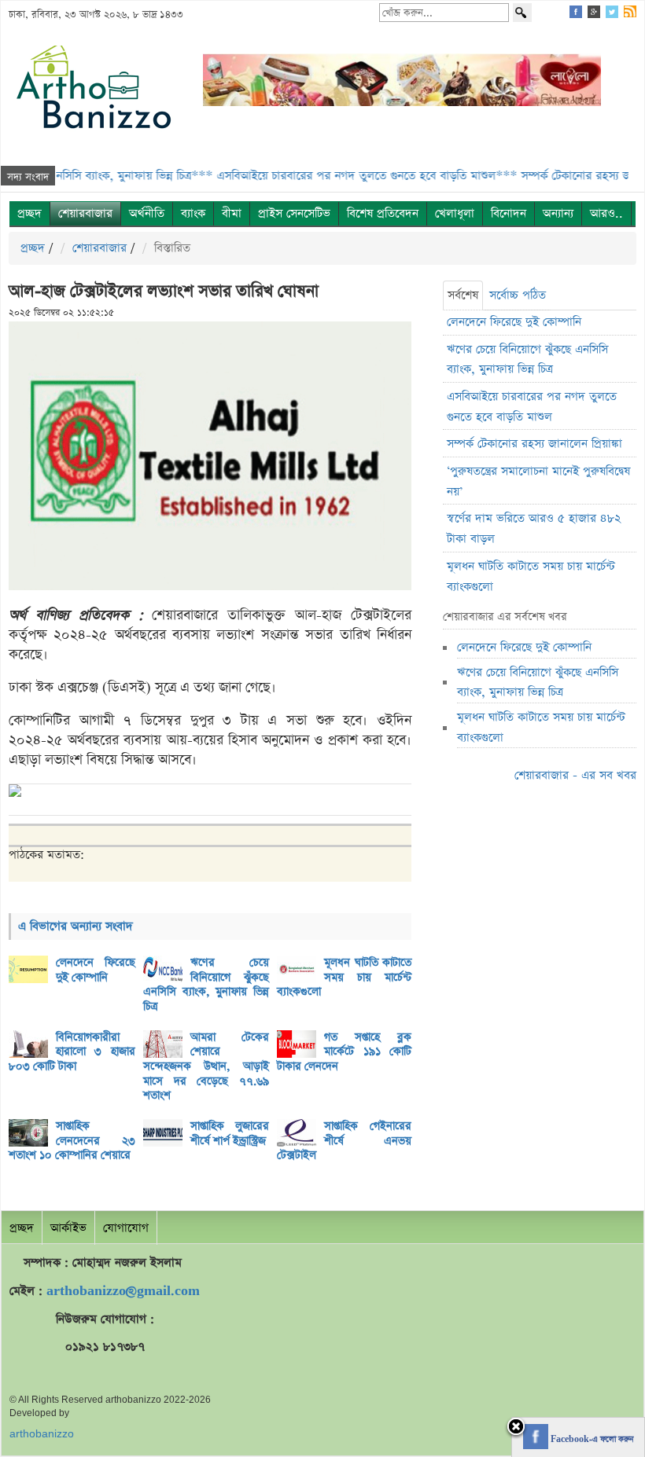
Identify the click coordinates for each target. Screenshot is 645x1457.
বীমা (231, 213)
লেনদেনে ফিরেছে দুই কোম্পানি (95, 970)
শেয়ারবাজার (85, 213)
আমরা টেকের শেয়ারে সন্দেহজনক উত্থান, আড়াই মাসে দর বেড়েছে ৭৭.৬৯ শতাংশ (206, 1066)
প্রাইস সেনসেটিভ (294, 213)
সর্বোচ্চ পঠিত (517, 295)
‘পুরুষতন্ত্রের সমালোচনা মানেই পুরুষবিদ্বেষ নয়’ (538, 481)
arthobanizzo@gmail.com (123, 1291)
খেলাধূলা (454, 213)
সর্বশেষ (463, 295)
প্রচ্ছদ (29, 213)
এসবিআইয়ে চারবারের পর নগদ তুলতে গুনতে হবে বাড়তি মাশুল (532, 406)
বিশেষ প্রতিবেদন (382, 213)
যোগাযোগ (126, 1228)
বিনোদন (508, 213)
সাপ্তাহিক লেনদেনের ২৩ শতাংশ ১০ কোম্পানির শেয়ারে (72, 1140)
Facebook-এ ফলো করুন (590, 1439)
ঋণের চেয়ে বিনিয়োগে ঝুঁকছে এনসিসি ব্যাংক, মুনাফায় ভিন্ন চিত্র (206, 985)
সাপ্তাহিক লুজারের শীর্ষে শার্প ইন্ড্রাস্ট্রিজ (230, 1133)
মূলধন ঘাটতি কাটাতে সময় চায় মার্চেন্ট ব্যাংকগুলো (344, 977)
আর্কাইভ (68, 1228)
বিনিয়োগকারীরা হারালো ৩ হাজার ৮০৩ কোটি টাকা (72, 1051)
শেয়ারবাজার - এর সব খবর (575, 775)
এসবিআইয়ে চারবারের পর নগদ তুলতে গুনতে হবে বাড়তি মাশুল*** (336, 175)
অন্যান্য (558, 213)
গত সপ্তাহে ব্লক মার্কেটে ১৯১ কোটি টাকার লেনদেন (344, 1051)
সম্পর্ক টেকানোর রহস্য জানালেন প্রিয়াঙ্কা (534, 443)
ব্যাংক (193, 213)
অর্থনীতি (146, 213)
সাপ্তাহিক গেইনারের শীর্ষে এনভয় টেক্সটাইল (344, 1140)
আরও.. (606, 213)
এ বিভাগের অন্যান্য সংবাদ (75, 926)
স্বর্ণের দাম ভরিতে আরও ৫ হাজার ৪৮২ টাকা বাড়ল (534, 528)
